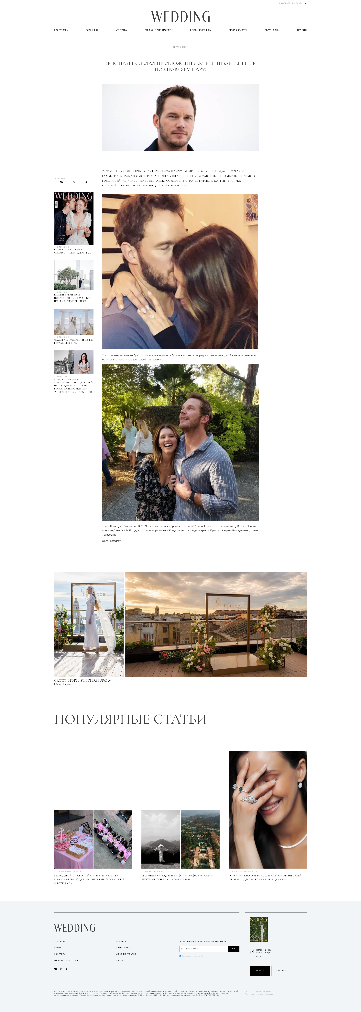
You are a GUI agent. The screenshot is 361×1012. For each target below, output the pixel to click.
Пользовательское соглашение (259, 991)
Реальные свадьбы (200, 30)
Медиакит (122, 941)
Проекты (302, 30)
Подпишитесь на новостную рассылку (203, 941)
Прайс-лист (123, 948)
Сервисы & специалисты (158, 30)
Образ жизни (272, 30)
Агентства (121, 30)
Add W (119, 960)
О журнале (284, 3)
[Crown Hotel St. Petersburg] (99, 681)
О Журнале (60, 941)
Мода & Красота (238, 30)
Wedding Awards (126, 954)
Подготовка (61, 30)
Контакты (297, 3)
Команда (59, 948)
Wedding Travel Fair (66, 960)
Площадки (92, 30)
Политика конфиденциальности (259, 994)
